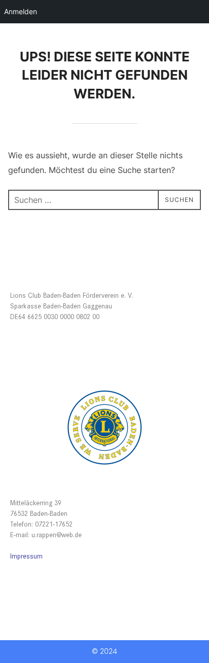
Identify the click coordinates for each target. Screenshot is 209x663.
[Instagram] (34, 578)
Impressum (26, 556)
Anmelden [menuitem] (20, 11)
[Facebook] (14, 578)
